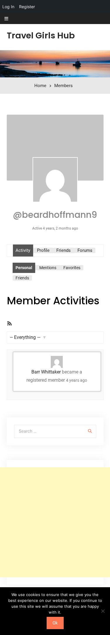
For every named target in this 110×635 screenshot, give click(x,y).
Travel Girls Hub (41, 35)
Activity (23, 250)
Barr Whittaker (46, 372)
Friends (63, 250)
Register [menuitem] (27, 6)
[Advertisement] (55, 522)
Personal (24, 267)
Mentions (47, 267)
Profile (43, 250)
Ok (55, 623)
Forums (84, 250)
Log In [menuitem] (8, 6)
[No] (103, 611)
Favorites (71, 267)
